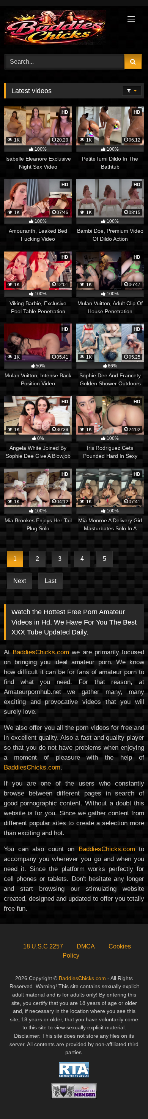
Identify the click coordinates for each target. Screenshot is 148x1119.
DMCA (86, 946)
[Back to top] (124, 1096)
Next (19, 581)
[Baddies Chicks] (61, 29)
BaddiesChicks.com (41, 652)
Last (50, 581)
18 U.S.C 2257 (43, 946)
